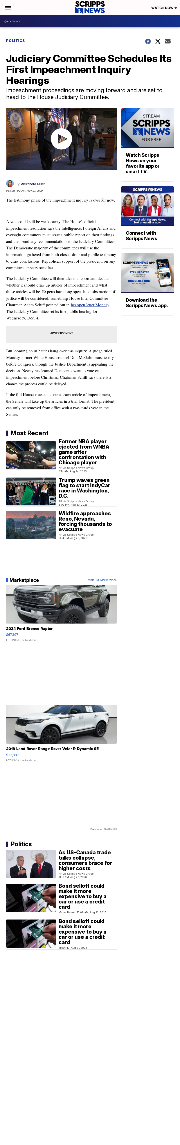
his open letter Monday (90, 304)
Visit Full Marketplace (102, 580)
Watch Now (163, 8)
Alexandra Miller (33, 184)
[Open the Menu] (7, 7)
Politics (15, 40)
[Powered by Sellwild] (110, 829)
